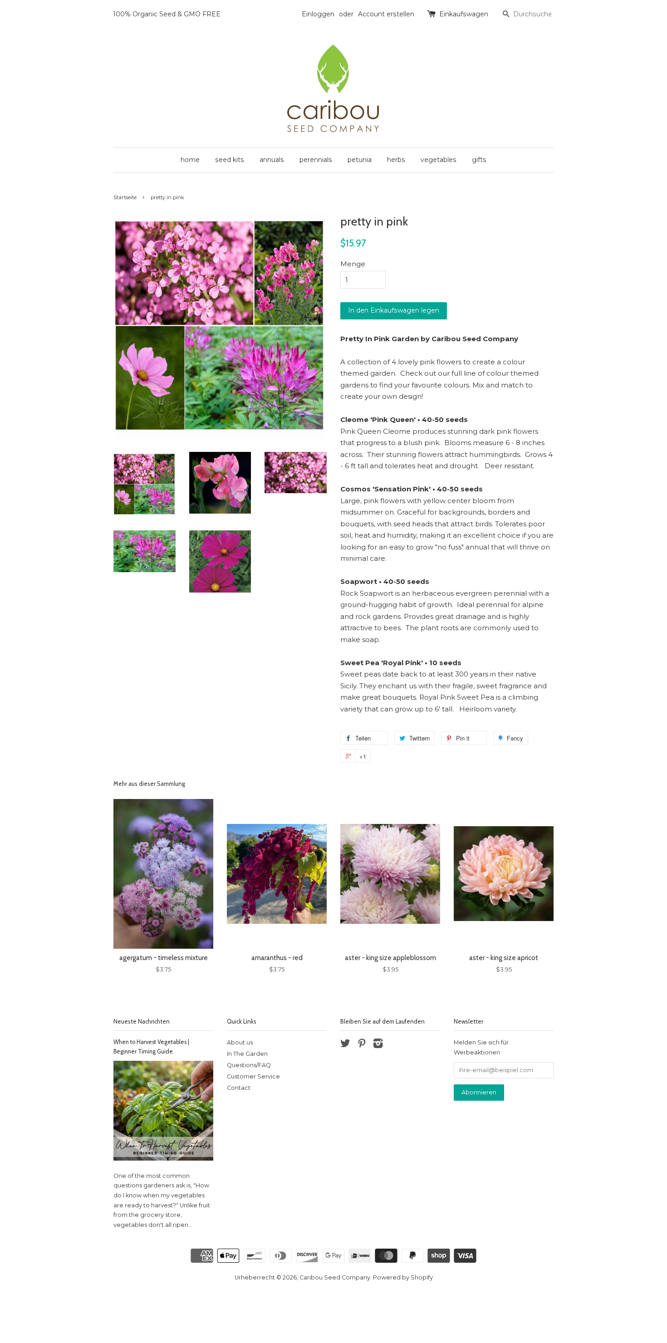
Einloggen (318, 14)
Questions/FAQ (249, 1065)
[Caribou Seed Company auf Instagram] (378, 1045)
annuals (272, 160)
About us (240, 1042)
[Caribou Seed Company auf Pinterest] (362, 1045)
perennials (315, 160)
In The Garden (247, 1053)
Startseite (125, 197)
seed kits (229, 160)
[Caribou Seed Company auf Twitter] (345, 1045)
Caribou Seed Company (334, 1277)
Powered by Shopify (403, 1277)
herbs (396, 160)
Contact (238, 1087)
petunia (360, 160)
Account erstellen (386, 14)
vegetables (438, 160)
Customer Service (253, 1076)
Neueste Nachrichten (141, 1021)
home (190, 160)
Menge (352, 264)
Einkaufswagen (463, 14)
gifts (479, 160)
